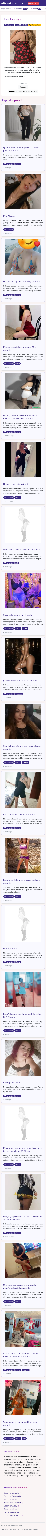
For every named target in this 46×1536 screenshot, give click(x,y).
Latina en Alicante (11, 1512)
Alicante (21, 9)
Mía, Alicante (9, 216)
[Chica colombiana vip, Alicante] (23, 590)
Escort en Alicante (12, 1493)
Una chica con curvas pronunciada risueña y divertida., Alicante (19, 1286)
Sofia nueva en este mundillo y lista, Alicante (20, 1423)
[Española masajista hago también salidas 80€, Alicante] (23, 989)
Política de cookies (30, 1529)
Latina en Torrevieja (12, 1515)
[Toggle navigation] (43, 3)
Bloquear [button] (23, 87)
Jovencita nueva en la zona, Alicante (20, 680)
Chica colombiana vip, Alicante (17, 615)
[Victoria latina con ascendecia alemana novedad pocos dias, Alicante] (23, 1329)
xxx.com (12, 3)
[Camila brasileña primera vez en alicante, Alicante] (23, 721)
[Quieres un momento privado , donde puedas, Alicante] (23, 123)
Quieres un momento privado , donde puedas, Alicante (21, 149)
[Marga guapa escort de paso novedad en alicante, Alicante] (23, 1192)
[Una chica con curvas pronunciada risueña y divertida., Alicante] (23, 1260)
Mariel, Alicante (10, 948)
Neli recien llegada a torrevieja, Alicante (22, 281)
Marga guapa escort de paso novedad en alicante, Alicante (22, 1218)
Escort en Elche (10, 1499)
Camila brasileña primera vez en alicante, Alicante (22, 747)
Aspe (37, 9)
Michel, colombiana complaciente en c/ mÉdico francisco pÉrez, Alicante (21, 417)
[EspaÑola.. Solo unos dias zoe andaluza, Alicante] (23, 855)
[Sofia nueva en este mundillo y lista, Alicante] (23, 1397)
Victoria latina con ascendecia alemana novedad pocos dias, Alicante (21, 1355)
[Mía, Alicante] (23, 191)
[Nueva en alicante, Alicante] (23, 459)
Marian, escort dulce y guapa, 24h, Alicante (19, 348)
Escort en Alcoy (10, 1506)
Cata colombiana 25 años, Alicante (19, 814)
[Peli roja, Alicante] (23, 1058)
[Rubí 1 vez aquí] (23, 46)
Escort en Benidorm (12, 1502)
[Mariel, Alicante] (23, 924)
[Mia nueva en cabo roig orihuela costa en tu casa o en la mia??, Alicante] (23, 1123)
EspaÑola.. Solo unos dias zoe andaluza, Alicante (22, 881)
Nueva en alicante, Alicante (16, 484)
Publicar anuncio (33, 3)
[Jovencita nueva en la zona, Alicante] (23, 656)
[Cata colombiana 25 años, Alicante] (23, 790)
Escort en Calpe (11, 1509)
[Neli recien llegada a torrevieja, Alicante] (23, 257)
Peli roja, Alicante (11, 1082)
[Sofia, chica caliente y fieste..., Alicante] (23, 525)
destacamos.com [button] (22, 91)
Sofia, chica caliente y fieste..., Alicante (21, 549)
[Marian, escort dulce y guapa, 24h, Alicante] (23, 322)
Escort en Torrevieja (12, 1496)
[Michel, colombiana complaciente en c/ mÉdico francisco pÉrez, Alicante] (23, 391)
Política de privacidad (11, 1529)
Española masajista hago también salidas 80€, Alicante (23, 1015)
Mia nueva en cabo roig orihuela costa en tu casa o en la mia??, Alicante (22, 1149)
